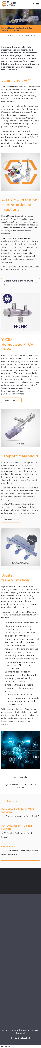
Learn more (9, 400)
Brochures (5, 993)
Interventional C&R (8, 950)
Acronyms (5, 1001)
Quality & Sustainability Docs (12, 996)
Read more (9, 519)
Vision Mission (7, 967)
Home (5, 35)
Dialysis (4, 947)
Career (4, 979)
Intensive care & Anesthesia (12, 944)
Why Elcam (5, 964)
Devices (4, 930)
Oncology (5, 953)
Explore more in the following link (18, 282)
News (11, 35)
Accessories (6, 933)
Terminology (6, 999)
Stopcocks (5, 927)
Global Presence (7, 973)
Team (3, 976)
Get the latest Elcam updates (19, 884)
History (4, 982)
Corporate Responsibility (11, 970)
